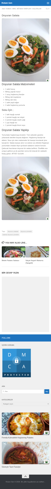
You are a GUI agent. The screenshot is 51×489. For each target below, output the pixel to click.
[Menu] (48, 3)
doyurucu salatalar (13, 231)
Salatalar (36, 9)
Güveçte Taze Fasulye (11, 467)
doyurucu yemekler (26, 231)
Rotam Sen (7, 3)
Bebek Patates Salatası (10, 260)
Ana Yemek (6, 9)
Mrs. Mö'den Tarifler (21, 9)
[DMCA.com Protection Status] (16, 377)
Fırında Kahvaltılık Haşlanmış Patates (17, 438)
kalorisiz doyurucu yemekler (11, 234)
